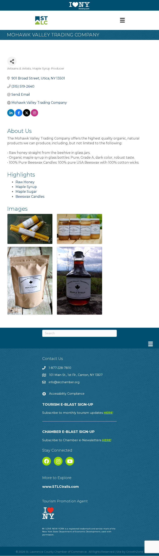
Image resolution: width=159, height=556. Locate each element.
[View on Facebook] (18, 115)
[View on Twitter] (26, 115)
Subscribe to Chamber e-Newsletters (77, 440)
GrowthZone (134, 551)
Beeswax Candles (30, 197)
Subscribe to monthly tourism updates (77, 413)
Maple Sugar (26, 192)
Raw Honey (25, 182)
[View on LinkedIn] (10, 115)
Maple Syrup (26, 187)
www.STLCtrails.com (60, 487)
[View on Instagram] (34, 115)
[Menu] (122, 20)
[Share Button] (12, 61)
